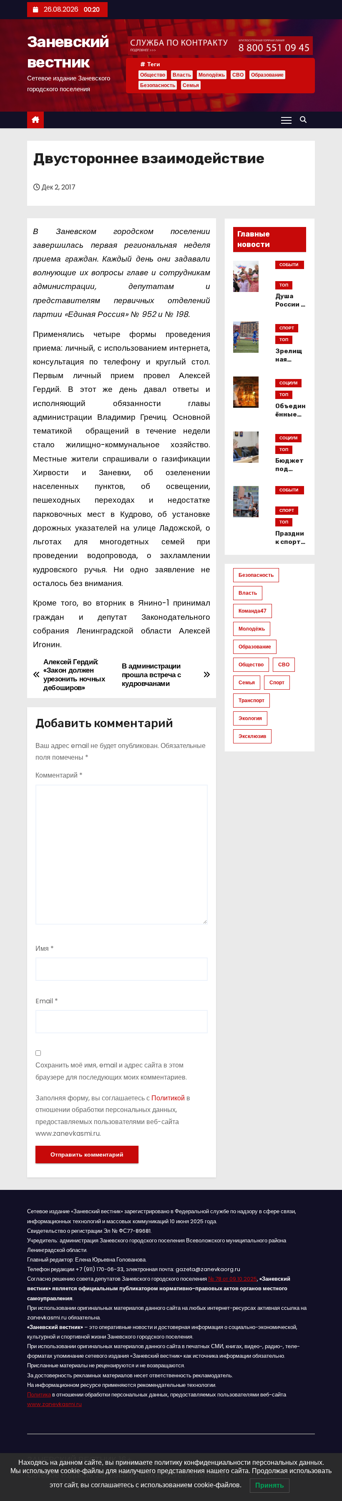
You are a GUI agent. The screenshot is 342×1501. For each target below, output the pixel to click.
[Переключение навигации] (286, 120)
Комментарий (59, 775)
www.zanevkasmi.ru (54, 1404)
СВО (238, 74)
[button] (305, 120)
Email (46, 1001)
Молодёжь (212, 74)
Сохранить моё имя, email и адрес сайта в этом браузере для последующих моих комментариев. (111, 1071)
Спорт (276, 682)
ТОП (283, 285)
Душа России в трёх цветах (290, 308)
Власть (182, 74)
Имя (44, 948)
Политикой (168, 1098)
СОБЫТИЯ (288, 265)
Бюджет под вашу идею (289, 473)
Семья (191, 85)
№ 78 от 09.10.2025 (232, 1279)
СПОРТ (286, 328)
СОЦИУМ (288, 383)
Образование (267, 74)
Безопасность (157, 85)
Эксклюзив (252, 736)
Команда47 (253, 610)
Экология (250, 718)
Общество (152, 74)
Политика (39, 1395)
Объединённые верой (290, 414)
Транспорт (251, 700)
